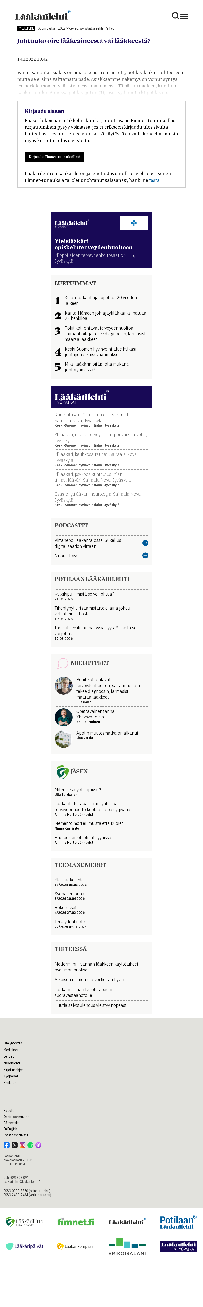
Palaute (9, 1110)
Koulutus (10, 1083)
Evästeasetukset (16, 1135)
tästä (154, 180)
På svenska (11, 1123)
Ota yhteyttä (13, 1043)
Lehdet (9, 1056)
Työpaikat (11, 1076)
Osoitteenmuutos (16, 1117)
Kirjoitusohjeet (14, 1070)
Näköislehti (12, 1063)
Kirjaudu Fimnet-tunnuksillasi (54, 157)
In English (10, 1129)
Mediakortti (12, 1050)
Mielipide (26, 28)
